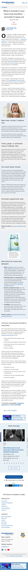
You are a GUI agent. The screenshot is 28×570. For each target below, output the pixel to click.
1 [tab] (5, 463)
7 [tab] (18, 463)
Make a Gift (3, 518)
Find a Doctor (4, 501)
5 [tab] (14, 463)
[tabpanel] (14, 445)
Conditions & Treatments (6, 503)
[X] (5, 550)
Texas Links (4, 522)
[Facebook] (2, 550)
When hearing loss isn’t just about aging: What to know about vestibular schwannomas (13, 450)
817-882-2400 (20, 480)
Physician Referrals (5, 508)
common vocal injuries (7, 335)
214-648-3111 (5, 546)
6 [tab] (16, 463)
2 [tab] (7, 463)
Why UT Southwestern (6, 516)
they (4, 67)
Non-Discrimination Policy (7, 525)
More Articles (14, 468)
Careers (3, 520)
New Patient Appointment (15, 477)
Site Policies (4, 523)
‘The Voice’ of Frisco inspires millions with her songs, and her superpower (17, 417)
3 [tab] (9, 463)
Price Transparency (5, 527)
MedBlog (4, 7)
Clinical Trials (4, 506)
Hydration (10, 267)
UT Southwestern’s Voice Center (15, 80)
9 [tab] (23, 463)
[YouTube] (8, 550)
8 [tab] (21, 463)
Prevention (14, 410)
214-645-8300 (11, 480)
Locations (3, 504)
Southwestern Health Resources (16, 555)
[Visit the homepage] (8, 3)
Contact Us (3, 510)
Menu (23, 3)
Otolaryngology (9, 29)
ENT (9, 410)
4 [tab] (12, 463)
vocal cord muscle (12, 61)
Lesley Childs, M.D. (11, 28)
